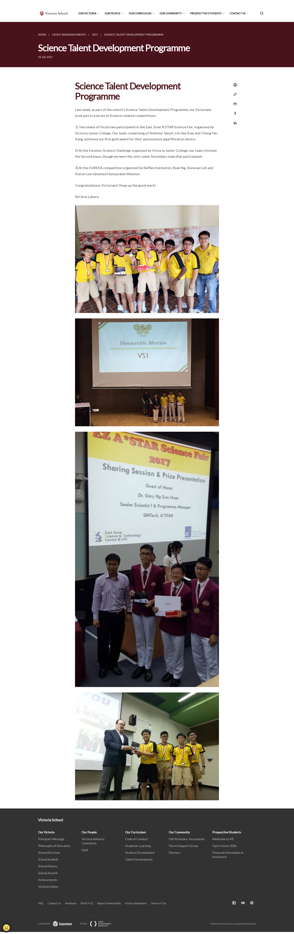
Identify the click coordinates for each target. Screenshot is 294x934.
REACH (85, 903)
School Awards (48, 873)
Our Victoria (87, 13)
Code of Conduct (136, 839)
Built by (83, 923)
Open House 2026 (224, 846)
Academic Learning (138, 846)
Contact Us (238, 13)
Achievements (47, 880)
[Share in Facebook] (234, 111)
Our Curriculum (140, 13)
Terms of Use (158, 903)
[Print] (234, 85)
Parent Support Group (183, 846)
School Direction (49, 852)
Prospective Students (205, 13)
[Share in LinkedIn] (234, 120)
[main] (147, 415)
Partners (175, 852)
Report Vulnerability (109, 903)
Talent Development (139, 859)
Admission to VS (222, 839)
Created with (44, 923)
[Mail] (234, 101)
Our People (112, 13)
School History (48, 866)
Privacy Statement (135, 903)
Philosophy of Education (54, 846)
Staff (85, 850)
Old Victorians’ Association (187, 839)
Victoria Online (48, 886)
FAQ (41, 903)
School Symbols (48, 859)
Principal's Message (51, 839)
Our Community (171, 13)
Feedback (71, 903)
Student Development (140, 852)
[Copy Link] (234, 94)
